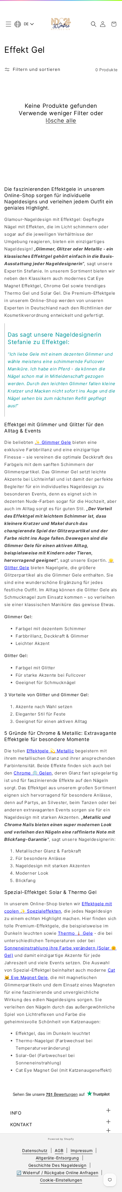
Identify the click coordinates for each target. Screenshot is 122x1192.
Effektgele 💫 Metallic (50, 751)
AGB (59, 1150)
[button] (8, 24)
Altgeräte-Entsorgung (57, 1157)
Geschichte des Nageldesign (57, 1165)
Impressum (81, 1150)
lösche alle (61, 120)
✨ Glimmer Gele (53, 442)
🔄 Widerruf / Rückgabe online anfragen (57, 1172)
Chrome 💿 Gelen (33, 773)
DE (26, 24)
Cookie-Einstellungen (61, 1180)
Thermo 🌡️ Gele (75, 933)
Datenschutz (35, 1150)
